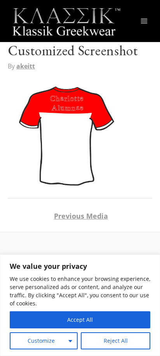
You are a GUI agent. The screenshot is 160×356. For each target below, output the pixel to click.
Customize (41, 340)
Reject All (116, 340)
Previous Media (81, 216)
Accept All (80, 319)
